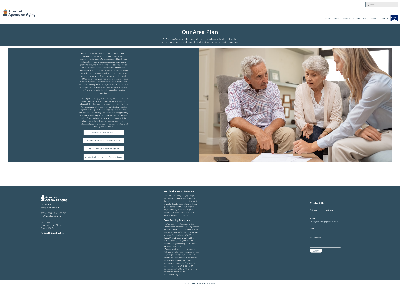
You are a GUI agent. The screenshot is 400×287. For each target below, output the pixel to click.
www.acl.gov (175, 274)
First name (313, 210)
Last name (329, 210)
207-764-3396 (46, 213)
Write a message (315, 237)
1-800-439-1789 (60, 213)
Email (312, 228)
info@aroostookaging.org (173, 249)
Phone (312, 218)
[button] (327, 17)
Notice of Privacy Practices (52, 233)
